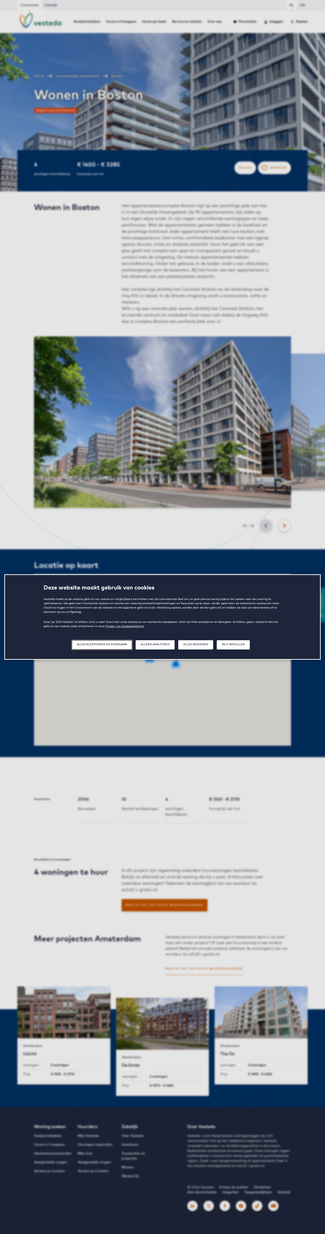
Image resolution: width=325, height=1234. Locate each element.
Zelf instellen (233, 644)
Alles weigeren (195, 644)
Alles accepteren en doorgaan (102, 644)
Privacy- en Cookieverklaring (124, 626)
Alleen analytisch (155, 644)
